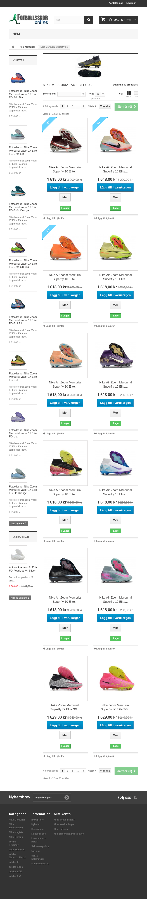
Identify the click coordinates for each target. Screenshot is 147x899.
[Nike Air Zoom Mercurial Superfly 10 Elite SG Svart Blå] (65, 570)
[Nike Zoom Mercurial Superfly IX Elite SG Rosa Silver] (65, 678)
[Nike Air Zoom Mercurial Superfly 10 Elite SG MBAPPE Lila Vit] (115, 355)
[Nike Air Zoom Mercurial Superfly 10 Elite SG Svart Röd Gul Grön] (65, 463)
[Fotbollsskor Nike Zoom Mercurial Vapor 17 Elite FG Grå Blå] (18, 304)
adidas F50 (15, 876)
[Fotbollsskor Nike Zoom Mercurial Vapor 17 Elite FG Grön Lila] (18, 134)
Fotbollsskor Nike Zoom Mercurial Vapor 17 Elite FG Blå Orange (23, 490)
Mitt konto (62, 814)
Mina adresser (61, 829)
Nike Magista (16, 832)
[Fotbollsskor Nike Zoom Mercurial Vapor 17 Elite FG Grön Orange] (18, 191)
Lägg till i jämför (55, 218)
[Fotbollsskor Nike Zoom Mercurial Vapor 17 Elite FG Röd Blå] (18, 78)
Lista (136, 96)
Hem (16, 34)
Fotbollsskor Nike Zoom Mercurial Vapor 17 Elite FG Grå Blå (23, 320)
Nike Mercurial (17, 819)
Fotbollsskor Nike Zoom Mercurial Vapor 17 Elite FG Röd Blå (23, 94)
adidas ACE (15, 871)
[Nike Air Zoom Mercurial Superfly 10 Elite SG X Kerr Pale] (115, 140)
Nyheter (18, 60)
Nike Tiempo (16, 837)
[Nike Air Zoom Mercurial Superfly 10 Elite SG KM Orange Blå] (65, 355)
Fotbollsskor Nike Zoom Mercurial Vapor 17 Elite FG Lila (23, 433)
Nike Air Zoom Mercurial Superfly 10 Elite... (65, 169)
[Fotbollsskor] (28, 19)
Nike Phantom (17, 849)
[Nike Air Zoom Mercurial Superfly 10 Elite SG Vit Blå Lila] (115, 463)
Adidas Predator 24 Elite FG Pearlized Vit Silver (23, 569)
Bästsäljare (37, 829)
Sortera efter (49, 93)
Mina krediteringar (64, 824)
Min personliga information (69, 833)
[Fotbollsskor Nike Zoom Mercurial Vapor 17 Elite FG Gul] (18, 361)
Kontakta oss (116, 3)
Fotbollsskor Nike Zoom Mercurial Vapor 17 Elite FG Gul (23, 376)
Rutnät (129, 96)
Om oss (35, 851)
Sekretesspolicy (40, 846)
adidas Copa (16, 867)
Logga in (131, 3)
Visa (91, 93)
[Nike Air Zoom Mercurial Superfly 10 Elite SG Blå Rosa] (115, 570)
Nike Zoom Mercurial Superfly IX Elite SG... (65, 707)
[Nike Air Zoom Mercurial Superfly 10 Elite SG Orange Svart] (65, 248)
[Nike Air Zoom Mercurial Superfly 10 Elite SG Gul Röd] (115, 248)
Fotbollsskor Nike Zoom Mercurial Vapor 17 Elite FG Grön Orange (23, 207)
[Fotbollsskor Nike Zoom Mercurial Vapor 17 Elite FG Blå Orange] (18, 474)
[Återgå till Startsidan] (12, 47)
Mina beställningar (64, 819)
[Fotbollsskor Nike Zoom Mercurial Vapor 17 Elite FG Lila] (18, 417)
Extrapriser (21, 536)
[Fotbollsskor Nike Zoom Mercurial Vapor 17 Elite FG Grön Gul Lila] (18, 248)
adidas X (14, 862)
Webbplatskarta (39, 863)
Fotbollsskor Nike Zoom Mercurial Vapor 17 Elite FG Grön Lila (23, 150)
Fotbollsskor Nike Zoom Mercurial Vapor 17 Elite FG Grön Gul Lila (23, 263)
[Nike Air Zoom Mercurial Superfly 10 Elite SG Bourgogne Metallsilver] (65, 140)
